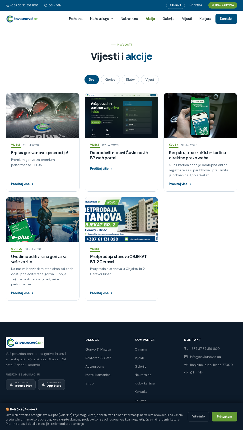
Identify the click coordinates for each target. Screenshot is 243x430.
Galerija (168, 19)
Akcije (150, 19)
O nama (141, 349)
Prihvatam (224, 417)
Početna (76, 19)
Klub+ (130, 80)
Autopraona (94, 366)
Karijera (205, 19)
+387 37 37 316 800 (24, 5)
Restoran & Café (98, 358)
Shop (89, 383)
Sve (91, 80)
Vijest (149, 80)
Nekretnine (129, 19)
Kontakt (226, 19)
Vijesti (187, 19)
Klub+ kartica (223, 5)
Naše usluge (99, 19)
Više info (198, 416)
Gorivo (110, 80)
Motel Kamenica (98, 375)
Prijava (175, 5)
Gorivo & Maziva (98, 349)
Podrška (196, 5)
